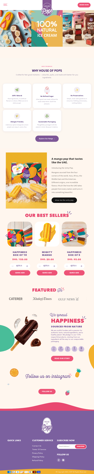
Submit (47, 266)
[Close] (73, 201)
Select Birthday (25, 244)
